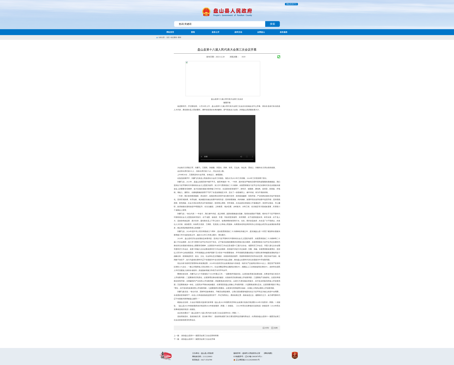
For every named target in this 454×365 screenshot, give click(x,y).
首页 (168, 37)
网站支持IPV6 (291, 4)
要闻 (179, 37)
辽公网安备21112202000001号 (248, 360)
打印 (267, 328)
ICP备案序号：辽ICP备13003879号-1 (248, 356)
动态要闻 (174, 37)
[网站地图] (268, 353)
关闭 (276, 328)
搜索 (272, 23)
